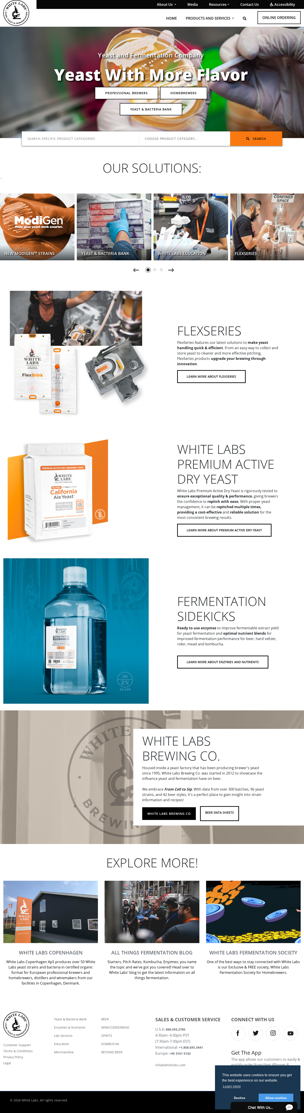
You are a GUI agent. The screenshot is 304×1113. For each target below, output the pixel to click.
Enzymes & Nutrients (69, 1027)
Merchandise (64, 1052)
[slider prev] (136, 269)
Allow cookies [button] (276, 1098)
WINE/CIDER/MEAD (115, 1027)
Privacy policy (13, 1057)
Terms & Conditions (18, 1051)
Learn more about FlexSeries (211, 376)
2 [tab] (155, 270)
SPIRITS (106, 1036)
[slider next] (171, 269)
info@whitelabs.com (170, 1065)
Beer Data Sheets (219, 812)
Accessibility (284, 4)
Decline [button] (239, 1098)
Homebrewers (183, 93)
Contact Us (249, 4)
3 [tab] (161, 270)
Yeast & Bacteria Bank (151, 109)
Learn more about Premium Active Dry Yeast (224, 530)
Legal (7, 1063)
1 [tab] (148, 270)
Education (61, 1044)
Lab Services (63, 1036)
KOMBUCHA (110, 1044)
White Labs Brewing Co (169, 813)
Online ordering (279, 17)
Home (171, 18)
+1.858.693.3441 (191, 1047)
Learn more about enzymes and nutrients (223, 662)
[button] (244, 18)
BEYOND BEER (111, 1052)
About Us (165, 4)
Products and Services (208, 18)
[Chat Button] (264, 1107)
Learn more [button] (232, 1086)
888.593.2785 (175, 1029)
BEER (105, 1019)
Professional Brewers (126, 93)
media (192, 4)
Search (259, 139)
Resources (218, 4)
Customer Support (17, 1045)
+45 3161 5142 (180, 1053)
